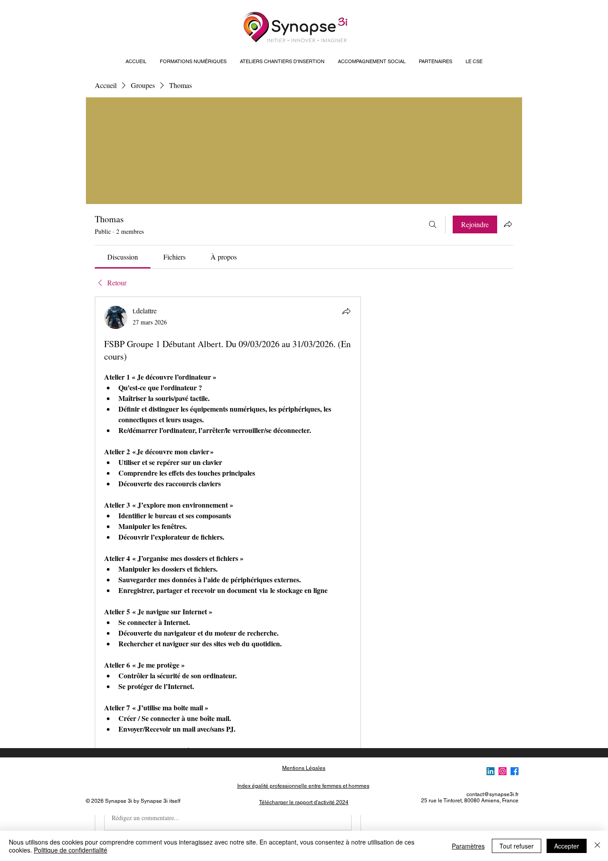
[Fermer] (597, 846)
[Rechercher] (432, 224)
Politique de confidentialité (70, 849)
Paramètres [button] (468, 845)
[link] (122, 256)
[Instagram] (503, 771)
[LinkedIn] (490, 771)
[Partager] (346, 311)
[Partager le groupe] (508, 224)
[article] (228, 569)
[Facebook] (515, 771)
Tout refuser (516, 845)
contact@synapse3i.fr (492, 794)
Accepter (566, 845)
